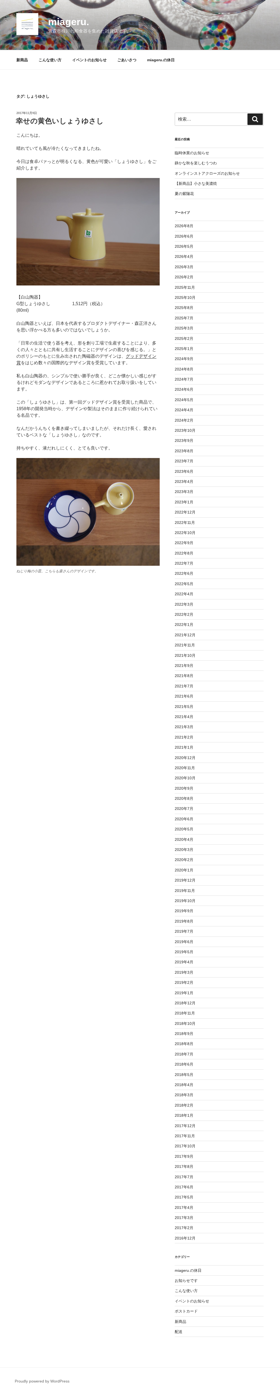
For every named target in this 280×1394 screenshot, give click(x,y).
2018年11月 (185, 1013)
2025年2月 (184, 338)
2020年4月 (184, 839)
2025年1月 (184, 348)
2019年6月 (184, 942)
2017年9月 (184, 1156)
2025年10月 (185, 297)
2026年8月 (184, 226)
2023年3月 (184, 491)
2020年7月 (184, 808)
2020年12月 (185, 758)
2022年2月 (184, 614)
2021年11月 (185, 645)
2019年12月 (185, 880)
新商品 (22, 60)
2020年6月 (184, 819)
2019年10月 (185, 901)
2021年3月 (184, 727)
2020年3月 (184, 849)
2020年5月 (184, 829)
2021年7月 (184, 686)
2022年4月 (184, 594)
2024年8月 (184, 369)
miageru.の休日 (161, 60)
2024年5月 (184, 400)
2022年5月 (184, 584)
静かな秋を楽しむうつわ (196, 163)
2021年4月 (184, 717)
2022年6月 (184, 573)
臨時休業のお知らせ (192, 153)
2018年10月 (185, 1023)
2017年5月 (184, 1197)
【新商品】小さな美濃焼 (196, 183)
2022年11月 (185, 522)
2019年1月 (184, 993)
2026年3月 (184, 267)
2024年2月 (184, 420)
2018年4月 (184, 1085)
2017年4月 (184, 1207)
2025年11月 (185, 287)
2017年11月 (185, 1136)
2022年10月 (185, 532)
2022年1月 (184, 624)
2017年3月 (184, 1217)
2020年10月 (185, 778)
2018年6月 (184, 1064)
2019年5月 (184, 952)
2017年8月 (184, 1166)
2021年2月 (184, 737)
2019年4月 (184, 962)
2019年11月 (185, 890)
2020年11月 (185, 768)
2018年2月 (184, 1105)
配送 (178, 1331)
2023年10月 (185, 430)
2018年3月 (184, 1095)
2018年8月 (184, 1044)
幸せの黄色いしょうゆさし (60, 121)
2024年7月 (184, 379)
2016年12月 (185, 1238)
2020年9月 (184, 788)
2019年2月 (184, 982)
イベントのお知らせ (89, 60)
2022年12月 (185, 512)
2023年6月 (184, 471)
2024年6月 (184, 389)
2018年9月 (184, 1033)
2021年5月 (184, 706)
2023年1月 (184, 502)
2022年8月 (184, 553)
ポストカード (186, 1311)
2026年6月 (184, 236)
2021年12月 (185, 635)
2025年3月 (184, 328)
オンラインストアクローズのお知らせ (207, 173)
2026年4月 (184, 256)
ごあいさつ (126, 60)
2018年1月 (184, 1115)
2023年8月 (184, 451)
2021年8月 (184, 675)
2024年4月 (184, 410)
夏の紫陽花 (184, 193)
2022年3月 (184, 604)
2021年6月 (184, 696)
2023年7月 (184, 461)
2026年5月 (184, 246)
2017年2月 (184, 1228)
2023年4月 (184, 481)
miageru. (68, 21)
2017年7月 (184, 1177)
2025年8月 (184, 307)
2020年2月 (184, 860)
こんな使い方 (50, 60)
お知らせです (186, 1280)
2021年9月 (184, 665)
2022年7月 (184, 563)
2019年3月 (184, 972)
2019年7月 (184, 931)
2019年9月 (184, 911)
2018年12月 (185, 1003)
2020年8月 (184, 798)
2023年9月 (184, 440)
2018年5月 (184, 1074)
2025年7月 (184, 318)
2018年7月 (184, 1054)
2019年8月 (184, 921)
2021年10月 (185, 655)
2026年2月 (184, 277)
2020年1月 (184, 870)
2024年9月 (184, 359)
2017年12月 (185, 1126)
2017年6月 (184, 1187)
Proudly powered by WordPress (42, 1381)
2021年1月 (184, 747)
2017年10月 (185, 1146)
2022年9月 (184, 543)
